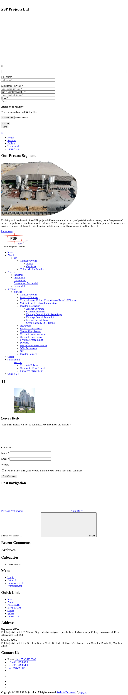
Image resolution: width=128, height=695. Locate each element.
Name (5, 453)
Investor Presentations (37, 320)
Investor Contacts (28, 354)
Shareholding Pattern (30, 331)
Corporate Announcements (33, 334)
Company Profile (28, 260)
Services (11, 140)
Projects (11, 272)
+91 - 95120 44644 (17, 667)
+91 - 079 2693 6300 (17, 662)
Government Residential (26, 283)
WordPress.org (14, 585)
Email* (4, 98)
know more (6, 231)
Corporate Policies (29, 365)
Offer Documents (28, 348)
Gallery (11, 143)
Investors (11, 289)
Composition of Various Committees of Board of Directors (48, 300)
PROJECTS (13, 604)
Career (10, 356)
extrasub (18, 291)
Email (5, 458)
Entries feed (13, 580)
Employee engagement (31, 371)
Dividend (24, 342)
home (10, 252)
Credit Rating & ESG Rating (40, 323)
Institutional (19, 277)
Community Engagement (32, 368)
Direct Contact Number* (13, 92)
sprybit (83, 692)
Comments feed (15, 583)
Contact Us (13, 149)
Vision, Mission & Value (32, 269)
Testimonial (13, 146)
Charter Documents (35, 311)
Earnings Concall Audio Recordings (44, 314)
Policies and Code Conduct (33, 345)
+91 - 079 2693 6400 (17, 665)
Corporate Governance (31, 337)
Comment (7, 447)
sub (15, 258)
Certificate (31, 266)
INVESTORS (14, 607)
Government (20, 280)
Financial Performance (31, 328)
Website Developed (66, 692)
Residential (19, 286)
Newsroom (25, 325)
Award (29, 263)
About (10, 255)
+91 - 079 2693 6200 (25, 659)
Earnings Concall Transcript (40, 317)
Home (10, 137)
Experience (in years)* (12, 85)
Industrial (18, 274)
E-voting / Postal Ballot (31, 339)
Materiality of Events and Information (38, 303)
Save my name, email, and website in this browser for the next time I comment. (44, 470)
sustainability (13, 359)
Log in (10, 577)
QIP (22, 351)
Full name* (6, 77)
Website (5, 464)
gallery (10, 613)
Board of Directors (29, 297)
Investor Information (30, 306)
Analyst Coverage (35, 308)
